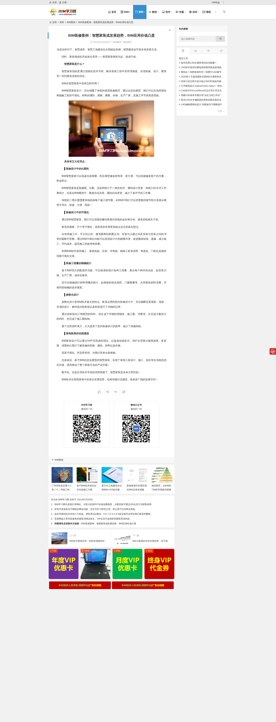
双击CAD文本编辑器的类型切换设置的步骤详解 (204, 100)
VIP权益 (216, 2)
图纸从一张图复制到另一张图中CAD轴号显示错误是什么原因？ (212, 72)
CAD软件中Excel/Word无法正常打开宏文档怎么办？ (207, 90)
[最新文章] (182, 51)
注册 (64, 2)
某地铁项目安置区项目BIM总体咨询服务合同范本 (136, 489)
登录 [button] (54, 2)
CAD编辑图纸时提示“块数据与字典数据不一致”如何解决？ (210, 104)
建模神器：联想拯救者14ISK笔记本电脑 (96, 576)
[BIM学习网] (63, 14)
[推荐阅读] (221, 51)
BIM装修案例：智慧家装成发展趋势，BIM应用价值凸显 (108, 523)
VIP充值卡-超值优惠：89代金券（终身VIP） (160, 576)
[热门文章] (208, 51)
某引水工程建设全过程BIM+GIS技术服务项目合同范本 (111, 489)
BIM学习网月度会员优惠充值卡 (128, 576)
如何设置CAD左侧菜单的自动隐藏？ (199, 62)
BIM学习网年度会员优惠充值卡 (64, 576)
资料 (62, 22)
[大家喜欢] (195, 51)
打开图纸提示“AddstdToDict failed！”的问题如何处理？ (208, 86)
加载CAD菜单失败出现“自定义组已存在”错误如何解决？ (208, 95)
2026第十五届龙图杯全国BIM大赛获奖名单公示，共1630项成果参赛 (215, 76)
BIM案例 (71, 22)
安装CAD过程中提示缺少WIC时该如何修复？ (203, 81)
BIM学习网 (63, 499)
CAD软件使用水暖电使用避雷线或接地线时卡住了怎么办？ (210, 67)
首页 (54, 22)
